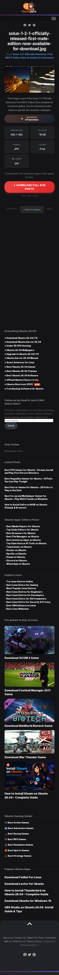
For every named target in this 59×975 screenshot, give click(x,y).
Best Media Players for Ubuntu (23, 526)
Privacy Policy (34, 941)
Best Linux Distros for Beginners (24, 591)
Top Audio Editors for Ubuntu (22, 529)
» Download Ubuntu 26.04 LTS (21, 338)
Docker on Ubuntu (16, 550)
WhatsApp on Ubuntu (18, 564)
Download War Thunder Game (25, 757)
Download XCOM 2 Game (22, 657)
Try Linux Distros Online (19, 581)
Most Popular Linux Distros (21, 588)
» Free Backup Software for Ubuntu (24, 388)
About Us (8, 937)
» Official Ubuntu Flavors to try (22, 380)
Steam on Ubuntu (15, 557)
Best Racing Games (18, 833)
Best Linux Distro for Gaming (22, 585)
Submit (11, 425)
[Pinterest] (34, 25)
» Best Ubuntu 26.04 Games (20, 367)
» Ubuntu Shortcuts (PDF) (22, 384)
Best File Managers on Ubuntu (22, 536)
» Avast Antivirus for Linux (19, 362)
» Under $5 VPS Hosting (18, 345)
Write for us (19, 941)
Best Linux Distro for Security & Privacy (28, 602)
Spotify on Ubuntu (16, 553)
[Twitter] (29, 25)
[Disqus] (29, 264)
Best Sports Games (18, 850)
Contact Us (20, 937)
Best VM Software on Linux (21, 605)
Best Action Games (18, 822)
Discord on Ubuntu (16, 560)
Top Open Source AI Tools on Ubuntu (26, 543)
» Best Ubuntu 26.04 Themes (21, 371)
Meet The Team (36, 937)
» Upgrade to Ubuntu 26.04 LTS (22, 354)
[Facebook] (25, 25)
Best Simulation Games (20, 844)
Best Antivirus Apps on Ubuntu (23, 540)
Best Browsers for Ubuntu (20, 533)
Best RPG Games (17, 839)
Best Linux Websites (17, 609)
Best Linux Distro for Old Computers (26, 598)
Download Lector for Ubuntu (24, 883)
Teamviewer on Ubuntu (19, 547)
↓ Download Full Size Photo (29, 187)
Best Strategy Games (19, 856)
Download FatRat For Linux (23, 877)
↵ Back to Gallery (32, 209)
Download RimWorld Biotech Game (28, 725)
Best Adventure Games (21, 828)
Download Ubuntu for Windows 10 (28, 900)
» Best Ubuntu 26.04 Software (21, 375)
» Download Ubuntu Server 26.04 (23, 342)
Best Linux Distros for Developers (25, 595)
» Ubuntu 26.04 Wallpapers (19, 350)
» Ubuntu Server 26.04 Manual (21, 358)
